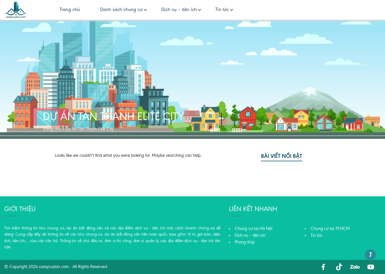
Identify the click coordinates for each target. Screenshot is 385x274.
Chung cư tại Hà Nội (253, 229)
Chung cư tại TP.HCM (330, 229)
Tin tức (222, 9)
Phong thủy (245, 242)
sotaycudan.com (54, 267)
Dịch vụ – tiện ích (179, 9)
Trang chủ (69, 9)
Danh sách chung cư (121, 9)
